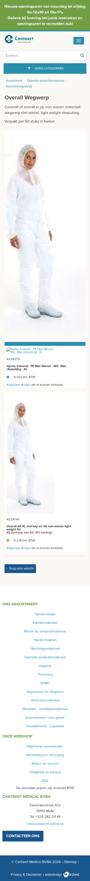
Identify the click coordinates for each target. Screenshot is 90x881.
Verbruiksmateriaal (45, 700)
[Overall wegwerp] (45, 231)
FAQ (45, 781)
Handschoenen (45, 640)
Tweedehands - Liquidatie (45, 726)
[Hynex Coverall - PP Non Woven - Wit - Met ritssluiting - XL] (30, 350)
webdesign (54, 874)
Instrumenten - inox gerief (45, 718)
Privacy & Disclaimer (26, 874)
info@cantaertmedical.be (45, 824)
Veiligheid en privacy (45, 772)
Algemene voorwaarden (45, 746)
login (27, 385)
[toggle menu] (78, 41)
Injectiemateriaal (45, 623)
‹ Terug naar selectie (20, 568)
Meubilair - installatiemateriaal (45, 709)
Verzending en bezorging (45, 755)
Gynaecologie (45, 614)
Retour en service (45, 764)
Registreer (13, 385)
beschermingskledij (19, 86)
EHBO (45, 683)
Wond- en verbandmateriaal (45, 631)
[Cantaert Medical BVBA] (23, 39)
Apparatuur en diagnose (45, 692)
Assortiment (14, 81)
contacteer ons (23, 836)
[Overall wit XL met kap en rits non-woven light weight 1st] (30, 454)
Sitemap (70, 862)
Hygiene (45, 666)
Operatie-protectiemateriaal (45, 81)
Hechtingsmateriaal (45, 649)
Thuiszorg (45, 674)
